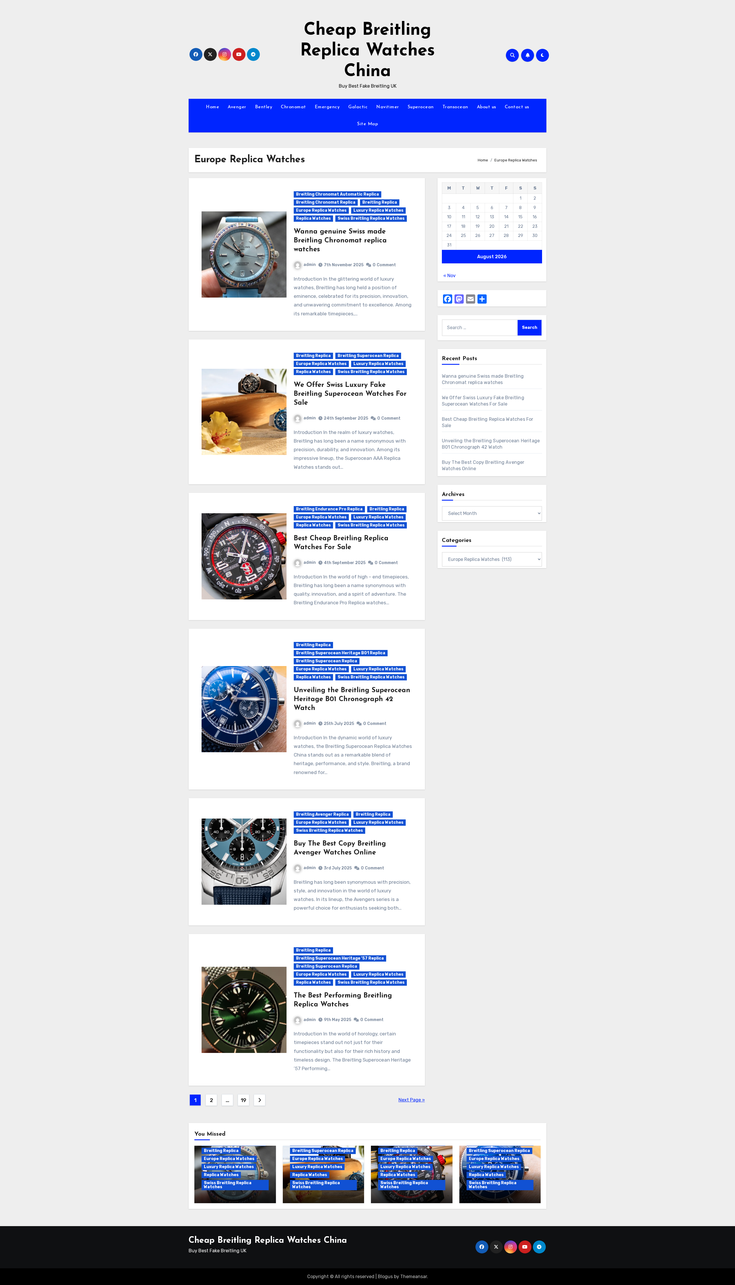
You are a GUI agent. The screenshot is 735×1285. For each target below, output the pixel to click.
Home (212, 107)
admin (309, 264)
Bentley (263, 107)
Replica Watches (313, 218)
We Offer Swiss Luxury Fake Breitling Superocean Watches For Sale (350, 394)
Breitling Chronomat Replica (325, 202)
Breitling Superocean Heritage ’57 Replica (340, 958)
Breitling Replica (379, 202)
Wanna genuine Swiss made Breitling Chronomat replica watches (340, 240)
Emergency (327, 107)
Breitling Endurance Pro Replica (329, 509)
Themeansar (413, 1276)
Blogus (385, 1276)
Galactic (358, 107)
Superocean (421, 107)
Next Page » (412, 1100)
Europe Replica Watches (321, 210)
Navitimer (387, 107)
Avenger (237, 107)
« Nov (449, 275)
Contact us (517, 107)
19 (243, 1100)
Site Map (367, 124)
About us (486, 107)
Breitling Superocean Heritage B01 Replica (340, 653)
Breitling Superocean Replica (368, 355)
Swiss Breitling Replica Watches (371, 218)
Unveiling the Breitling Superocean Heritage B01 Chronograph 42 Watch (352, 699)
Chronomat (293, 107)
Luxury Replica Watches (378, 210)
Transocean (455, 107)
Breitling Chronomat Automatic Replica (337, 194)
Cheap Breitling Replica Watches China (367, 51)
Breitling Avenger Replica (322, 814)
